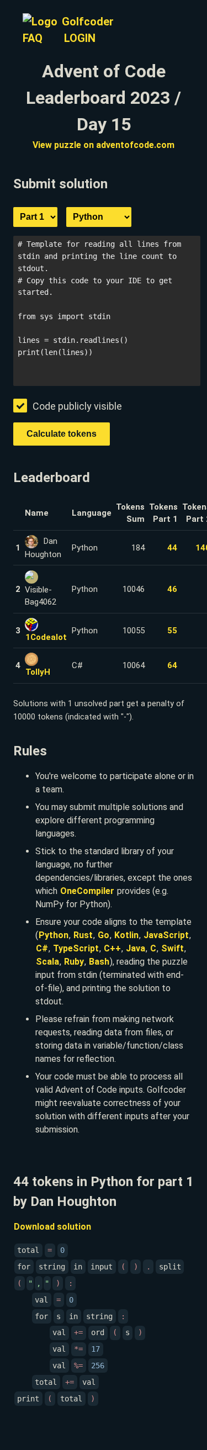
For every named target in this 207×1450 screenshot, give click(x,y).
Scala (47, 961)
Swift (172, 948)
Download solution (52, 1226)
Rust (83, 935)
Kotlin (126, 935)
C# (42, 948)
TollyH (37, 672)
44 (172, 548)
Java (135, 948)
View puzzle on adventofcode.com (103, 145)
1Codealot (46, 637)
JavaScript (166, 935)
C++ (112, 948)
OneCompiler (87, 891)
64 (172, 665)
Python (53, 935)
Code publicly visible (77, 406)
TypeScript (76, 948)
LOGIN (79, 38)
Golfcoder (88, 21)
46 (172, 589)
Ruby (74, 961)
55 (172, 631)
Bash (99, 961)
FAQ (33, 38)
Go (103, 935)
